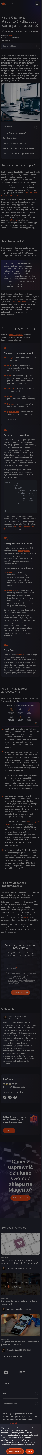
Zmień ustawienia (15, 1451)
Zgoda (30, 1451)
